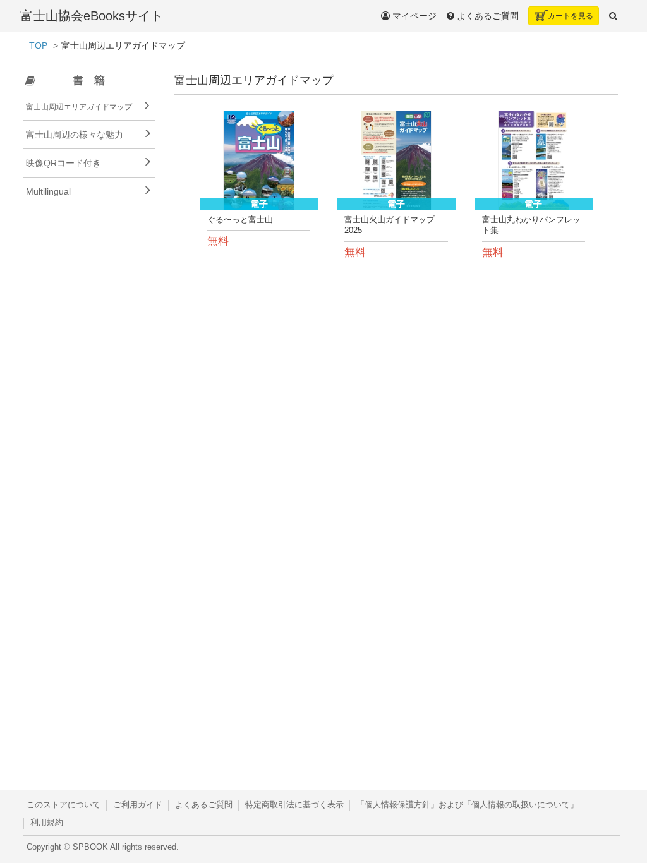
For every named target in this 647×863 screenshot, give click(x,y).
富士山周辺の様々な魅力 (74, 135)
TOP (38, 45)
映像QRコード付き (63, 163)
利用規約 (46, 822)
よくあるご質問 (204, 804)
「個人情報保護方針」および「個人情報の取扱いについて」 (467, 804)
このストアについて (63, 804)
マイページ (413, 16)
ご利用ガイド (137, 804)
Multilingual (48, 191)
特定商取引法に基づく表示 (294, 804)
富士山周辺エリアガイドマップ (79, 106)
